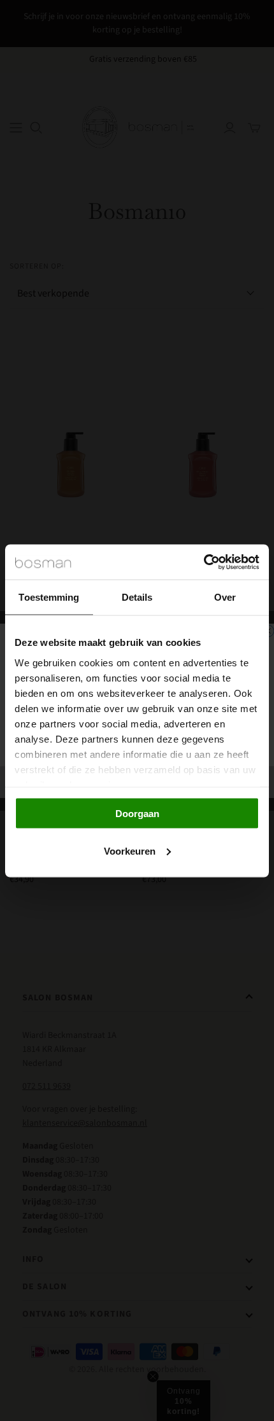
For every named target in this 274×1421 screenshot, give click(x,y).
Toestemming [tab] (48, 597)
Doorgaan (137, 813)
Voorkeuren (129, 850)
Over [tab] (225, 597)
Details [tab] (137, 597)
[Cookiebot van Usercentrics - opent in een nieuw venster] (203, 562)
